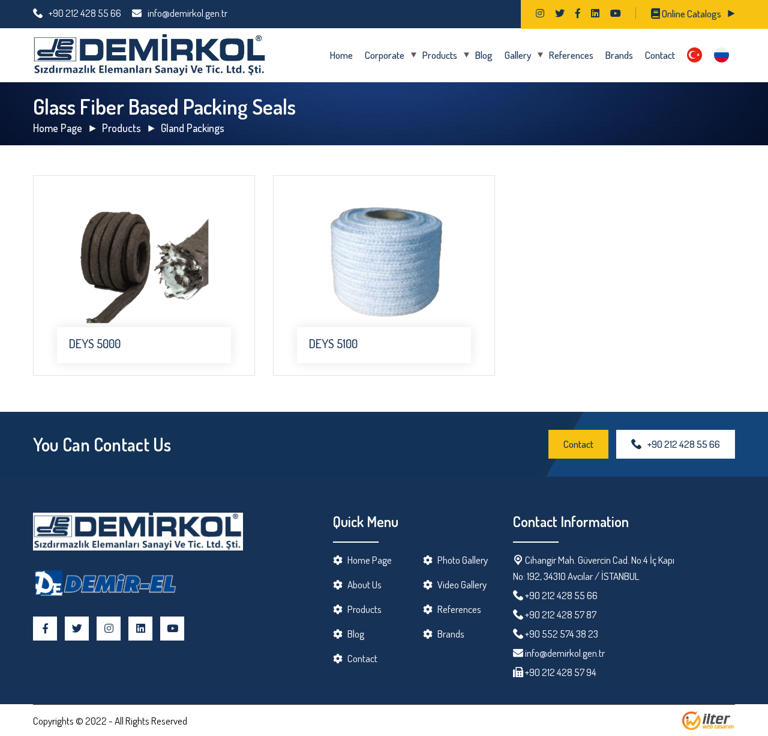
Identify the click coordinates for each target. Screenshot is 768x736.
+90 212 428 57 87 (560, 614)
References (571, 55)
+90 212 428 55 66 (85, 13)
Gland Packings (192, 127)
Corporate (384, 55)
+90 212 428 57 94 (559, 672)
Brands (619, 55)
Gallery (518, 55)
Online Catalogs (690, 13)
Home (341, 55)
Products (439, 55)
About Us (364, 584)
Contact (660, 55)
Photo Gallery (462, 560)
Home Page (57, 127)
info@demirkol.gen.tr (187, 13)
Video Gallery (462, 584)
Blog (484, 55)
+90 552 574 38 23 (561, 633)
